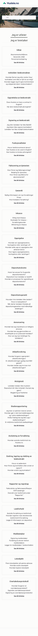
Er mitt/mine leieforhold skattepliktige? (19, 422)
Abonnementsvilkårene (19, 55)
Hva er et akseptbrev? (19, 302)
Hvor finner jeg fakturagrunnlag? (19, 170)
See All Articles (19, 62)
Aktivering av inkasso (19, 225)
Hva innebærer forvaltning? (19, 200)
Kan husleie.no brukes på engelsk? (19, 152)
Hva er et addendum (19, 463)
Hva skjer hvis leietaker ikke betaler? (19, 299)
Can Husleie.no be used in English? (19, 150)
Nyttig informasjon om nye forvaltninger (19, 195)
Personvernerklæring (19, 59)
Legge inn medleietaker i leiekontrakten (19, 545)
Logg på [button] (31, 3)
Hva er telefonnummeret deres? (19, 147)
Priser (19, 197)
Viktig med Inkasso (19, 218)
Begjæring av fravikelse (19, 393)
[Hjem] (11, 3)
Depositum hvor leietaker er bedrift (19, 277)
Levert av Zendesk (30, 634)
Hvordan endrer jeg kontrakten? (19, 470)
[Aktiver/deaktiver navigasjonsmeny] (26, 3)
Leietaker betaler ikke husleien (19, 386)
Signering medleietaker (19, 538)
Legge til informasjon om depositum (19, 520)
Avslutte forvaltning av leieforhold (19, 513)
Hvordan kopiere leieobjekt (19, 568)
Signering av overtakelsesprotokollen (19, 593)
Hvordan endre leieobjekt (19, 565)
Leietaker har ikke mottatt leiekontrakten (19, 129)
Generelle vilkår (19, 57)
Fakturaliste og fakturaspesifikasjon (19, 488)
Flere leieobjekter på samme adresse (19, 563)
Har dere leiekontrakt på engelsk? (19, 107)
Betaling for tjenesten (19, 172)
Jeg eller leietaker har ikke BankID (19, 125)
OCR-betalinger (19, 491)
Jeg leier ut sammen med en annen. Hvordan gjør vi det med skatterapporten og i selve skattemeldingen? (19, 413)
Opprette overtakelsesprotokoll (19, 590)
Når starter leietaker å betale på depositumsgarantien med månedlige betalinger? (19, 306)
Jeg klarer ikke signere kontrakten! (19, 127)
